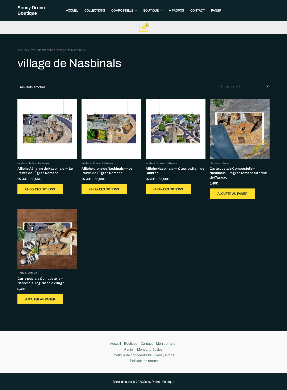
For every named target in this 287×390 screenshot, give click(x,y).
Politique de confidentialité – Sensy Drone (143, 355)
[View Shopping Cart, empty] (143, 27)
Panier (216, 10)
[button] (135, 10)
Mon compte (165, 343)
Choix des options (40, 189)
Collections (94, 10)
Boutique (151, 10)
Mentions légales (149, 349)
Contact (197, 10)
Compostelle (122, 10)
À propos (176, 10)
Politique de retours (144, 361)
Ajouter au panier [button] (232, 194)
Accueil (72, 10)
